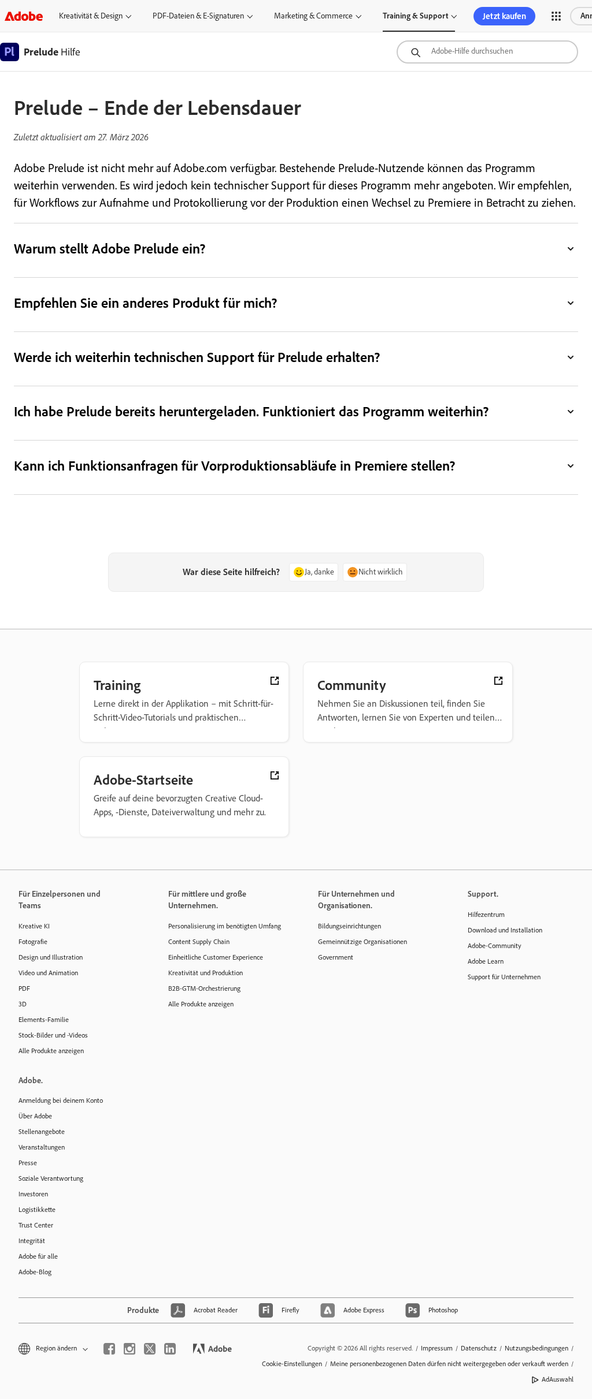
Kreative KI (34, 926)
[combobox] (487, 52)
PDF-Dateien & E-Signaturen (198, 16)
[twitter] (150, 1349)
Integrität (31, 1241)
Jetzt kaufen (504, 16)
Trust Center (35, 1225)
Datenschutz (479, 1348)
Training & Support (415, 16)
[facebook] (109, 1349)
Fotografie (32, 942)
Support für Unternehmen (504, 977)
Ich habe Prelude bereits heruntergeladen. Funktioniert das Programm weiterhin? (251, 411)
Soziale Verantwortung (50, 1178)
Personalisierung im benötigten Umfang (224, 926)
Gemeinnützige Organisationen (362, 942)
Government (335, 957)
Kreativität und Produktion (205, 973)
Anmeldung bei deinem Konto (60, 1100)
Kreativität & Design (91, 16)
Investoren (33, 1194)
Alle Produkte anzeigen (51, 1051)
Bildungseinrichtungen (349, 926)
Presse (27, 1163)
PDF (24, 988)
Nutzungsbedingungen (536, 1348)
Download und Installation (505, 930)
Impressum (437, 1348)
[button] (556, 16)
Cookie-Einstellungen (292, 1364)
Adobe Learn (486, 961)
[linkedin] (170, 1349)
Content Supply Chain (199, 942)
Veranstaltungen (41, 1147)
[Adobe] (23, 16)
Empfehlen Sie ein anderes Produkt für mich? (146, 302)
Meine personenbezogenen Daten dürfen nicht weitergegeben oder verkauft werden (449, 1364)
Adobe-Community (494, 946)
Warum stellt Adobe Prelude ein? (110, 248)
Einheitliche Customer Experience (215, 957)
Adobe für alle (38, 1256)
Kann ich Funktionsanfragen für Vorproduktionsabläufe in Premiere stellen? (234, 465)
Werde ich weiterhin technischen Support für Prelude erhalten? (197, 357)
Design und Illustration (50, 957)
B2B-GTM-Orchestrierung (204, 988)
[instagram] (129, 1349)
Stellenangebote (41, 1132)
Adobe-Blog (34, 1272)
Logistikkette (37, 1210)
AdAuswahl (558, 1379)
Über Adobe (35, 1116)
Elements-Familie (43, 1020)
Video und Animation (48, 973)
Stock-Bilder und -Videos (53, 1035)
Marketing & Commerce (313, 16)
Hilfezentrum (486, 915)
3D (22, 1004)
